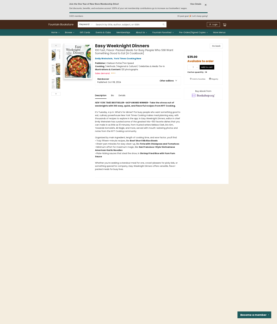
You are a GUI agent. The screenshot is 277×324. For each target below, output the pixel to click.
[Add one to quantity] (197, 67)
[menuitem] (55, 32)
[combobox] (86, 24)
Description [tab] (100, 95)
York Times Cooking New (127, 58)
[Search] (163, 24)
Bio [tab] (112, 95)
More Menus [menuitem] (219, 32)
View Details (195, 4)
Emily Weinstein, (104, 58)
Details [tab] (122, 95)
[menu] (138, 32)
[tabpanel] (138, 139)
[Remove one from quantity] (189, 67)
